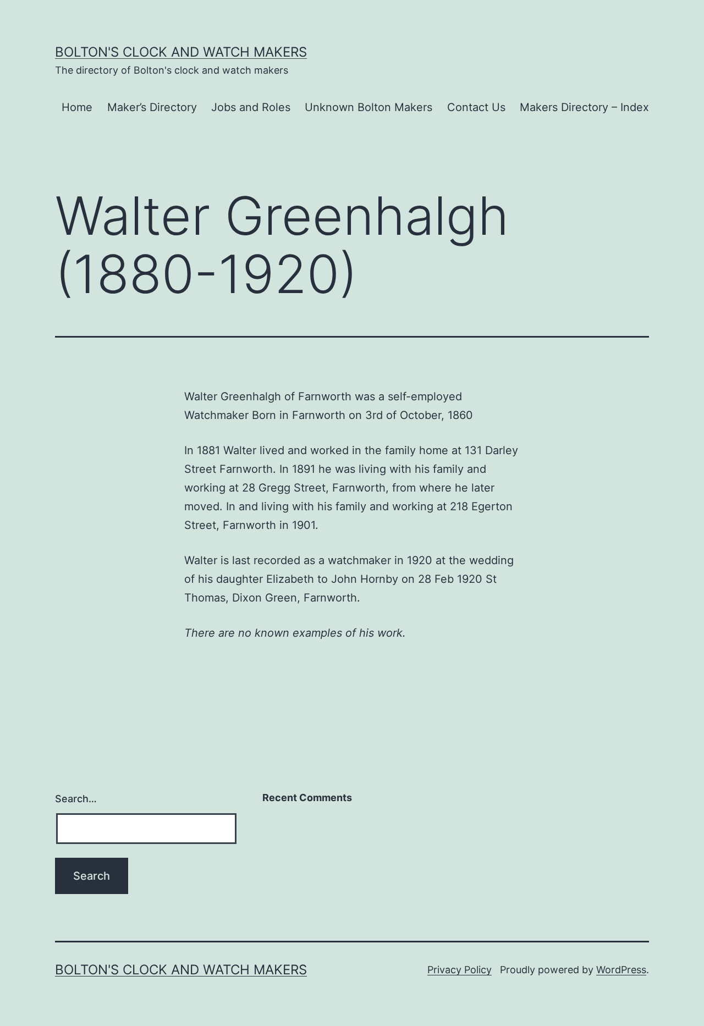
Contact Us (476, 107)
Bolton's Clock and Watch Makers (181, 52)
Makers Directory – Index (584, 107)
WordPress (621, 969)
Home (77, 107)
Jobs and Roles (250, 107)
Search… (76, 798)
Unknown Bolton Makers (368, 107)
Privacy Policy (459, 969)
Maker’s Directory (152, 107)
